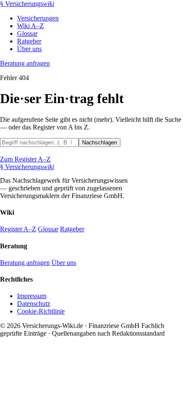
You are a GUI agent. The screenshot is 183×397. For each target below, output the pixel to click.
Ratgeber (29, 41)
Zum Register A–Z (25, 159)
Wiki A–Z (30, 25)
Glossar (27, 33)
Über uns (29, 48)
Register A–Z (18, 229)
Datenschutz (33, 303)
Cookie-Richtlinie (41, 311)
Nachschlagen (99, 142)
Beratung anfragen (25, 63)
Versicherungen (38, 18)
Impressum (31, 295)
